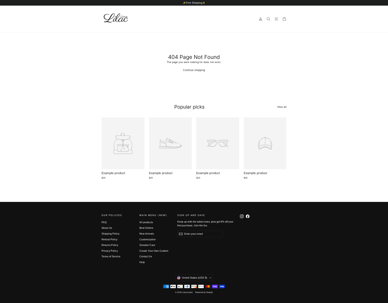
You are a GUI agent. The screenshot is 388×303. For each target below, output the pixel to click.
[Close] (240, 123)
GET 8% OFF (169, 171)
